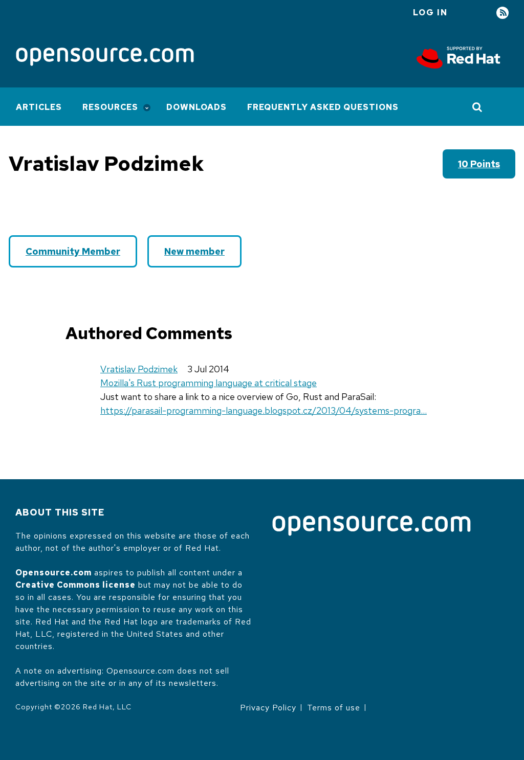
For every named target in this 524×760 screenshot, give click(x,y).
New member (194, 251)
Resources (110, 107)
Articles (39, 107)
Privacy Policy (268, 707)
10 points (479, 164)
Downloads (196, 107)
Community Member (73, 251)
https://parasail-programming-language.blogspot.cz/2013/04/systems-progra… (263, 410)
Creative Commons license (75, 584)
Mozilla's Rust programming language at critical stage (208, 383)
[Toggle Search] (477, 107)
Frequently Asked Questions (323, 107)
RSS (502, 13)
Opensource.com (53, 572)
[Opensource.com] (104, 57)
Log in (430, 12)
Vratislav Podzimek (139, 369)
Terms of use (333, 707)
